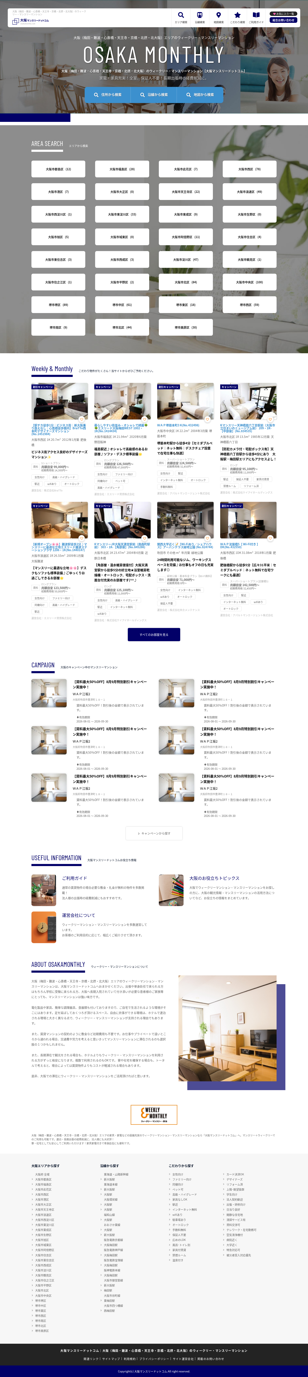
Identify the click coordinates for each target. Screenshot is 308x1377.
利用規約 (130, 1358)
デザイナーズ (234, 1179)
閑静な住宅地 (234, 1215)
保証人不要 (179, 1235)
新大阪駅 (109, 1179)
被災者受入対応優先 (238, 1255)
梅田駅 (108, 1290)
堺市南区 (58, 327)
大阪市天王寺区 (185, 192)
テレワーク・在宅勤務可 (241, 1230)
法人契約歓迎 (234, 1199)
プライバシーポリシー (154, 1358)
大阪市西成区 (121, 259)
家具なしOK (179, 1199)
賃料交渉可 (233, 1225)
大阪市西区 (249, 169)
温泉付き (177, 1260)
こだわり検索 (237, 22)
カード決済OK (235, 1174)
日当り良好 (233, 1209)
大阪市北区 (185, 282)
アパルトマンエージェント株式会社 (190, 493)
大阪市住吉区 (249, 237)
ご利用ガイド (256, 22)
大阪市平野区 (121, 282)
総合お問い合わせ (283, 20)
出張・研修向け (236, 1204)
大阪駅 (108, 1194)
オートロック (180, 1225)
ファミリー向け (182, 1179)
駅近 (175, 1204)
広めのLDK (179, 1240)
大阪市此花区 (185, 169)
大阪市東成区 (185, 214)
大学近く (231, 1245)
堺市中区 (122, 305)
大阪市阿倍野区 (185, 237)
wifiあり (177, 1215)
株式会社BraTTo (53, 490)
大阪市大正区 (121, 192)
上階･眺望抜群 (235, 1189)
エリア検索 (181, 22)
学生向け (231, 1194)
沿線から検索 (158, 94)
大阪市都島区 (58, 169)
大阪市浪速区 (249, 192)
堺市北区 (122, 327)
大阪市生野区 (249, 214)
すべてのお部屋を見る (154, 634)
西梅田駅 (109, 1311)
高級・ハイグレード (184, 1194)
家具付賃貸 (179, 1250)
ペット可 (177, 1189)
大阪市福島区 (122, 169)
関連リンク (91, 1358)
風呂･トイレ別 (181, 1245)
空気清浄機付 (234, 1235)
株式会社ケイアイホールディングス (253, 492)
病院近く (231, 1240)
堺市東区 (185, 305)
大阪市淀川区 (185, 259)
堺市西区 (249, 305)
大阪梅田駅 (111, 1245)
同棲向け (177, 1184)
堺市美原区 (185, 327)
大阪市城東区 (121, 237)
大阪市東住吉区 (58, 259)
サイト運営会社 (183, 1358)
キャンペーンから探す (156, 833)
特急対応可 (233, 1250)
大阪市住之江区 (58, 282)
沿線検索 (200, 22)
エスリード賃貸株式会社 (121, 494)
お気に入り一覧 (285, 13)
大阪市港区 (58, 192)
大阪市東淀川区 (121, 214)
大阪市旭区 (58, 237)
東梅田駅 (109, 1300)
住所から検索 (111, 94)
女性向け (177, 1174)
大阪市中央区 (249, 282)
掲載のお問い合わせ (210, 1358)
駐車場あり (179, 1220)
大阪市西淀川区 (58, 214)
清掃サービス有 (236, 1220)
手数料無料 (179, 1230)
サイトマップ (111, 1358)
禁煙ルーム (179, 1255)
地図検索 (219, 22)
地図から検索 (204, 94)
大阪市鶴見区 (249, 259)
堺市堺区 (58, 305)
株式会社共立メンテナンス (185, 610)
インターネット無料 (184, 1209)
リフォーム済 (234, 1184)
